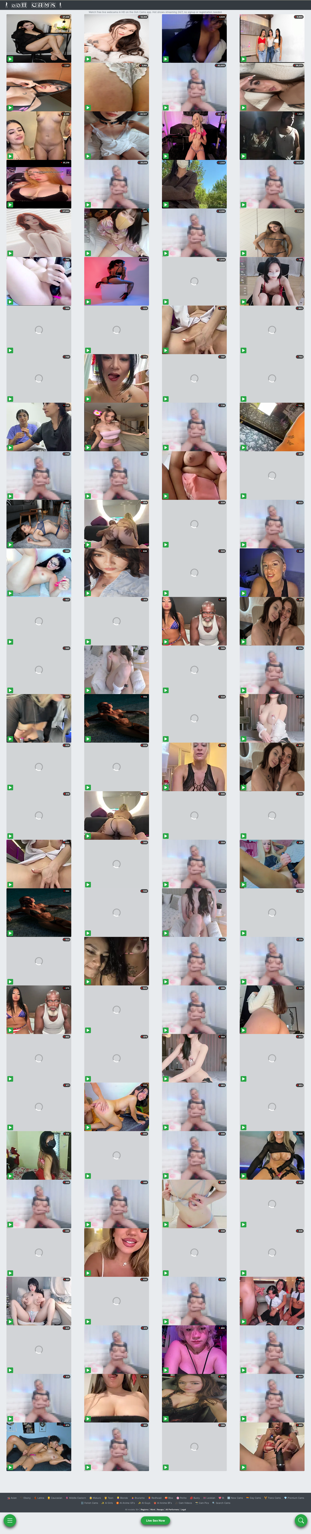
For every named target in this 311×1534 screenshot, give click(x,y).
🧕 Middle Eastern (76, 1497)
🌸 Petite (181, 1497)
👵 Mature (95, 1497)
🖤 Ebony (25, 1497)
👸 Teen (108, 1497)
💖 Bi (221, 1497)
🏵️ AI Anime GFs (125, 1502)
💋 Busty (195, 1497)
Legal (183, 1509)
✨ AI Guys (144, 1502)
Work (152, 1509)
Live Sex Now (155, 1520)
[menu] (10, 1520)
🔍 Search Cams (221, 1502)
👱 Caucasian (54, 1497)
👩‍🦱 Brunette (138, 1497)
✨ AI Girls (107, 1502)
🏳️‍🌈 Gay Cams (253, 1497)
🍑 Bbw (169, 1497)
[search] (301, 1520)
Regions (144, 1509)
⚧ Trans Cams (272, 1497)
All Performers (172, 1509)
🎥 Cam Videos (183, 1502)
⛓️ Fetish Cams (89, 1502)
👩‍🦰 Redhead (154, 1497)
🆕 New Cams (235, 1497)
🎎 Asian (12, 1497)
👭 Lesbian (209, 1497)
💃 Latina (39, 1497)
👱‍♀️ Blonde (122, 1497)
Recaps (160, 1509)
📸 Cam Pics (202, 1502)
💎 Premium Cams (294, 1497)
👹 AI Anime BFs (163, 1502)
